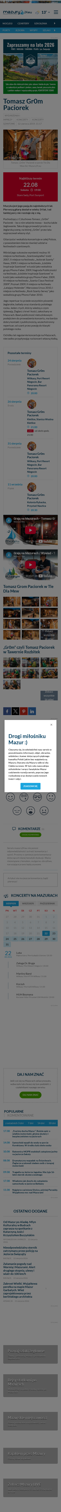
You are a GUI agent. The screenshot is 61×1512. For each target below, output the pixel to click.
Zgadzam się (30, 786)
